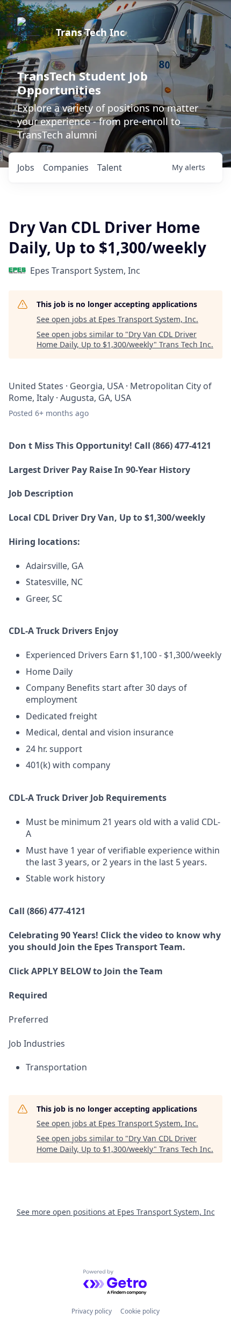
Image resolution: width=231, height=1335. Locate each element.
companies (66, 167)
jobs (25, 167)
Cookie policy (140, 1311)
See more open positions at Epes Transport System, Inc (116, 1212)
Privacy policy (91, 1311)
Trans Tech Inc (90, 32)
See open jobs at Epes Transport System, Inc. (117, 319)
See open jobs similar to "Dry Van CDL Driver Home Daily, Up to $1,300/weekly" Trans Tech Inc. (125, 339)
